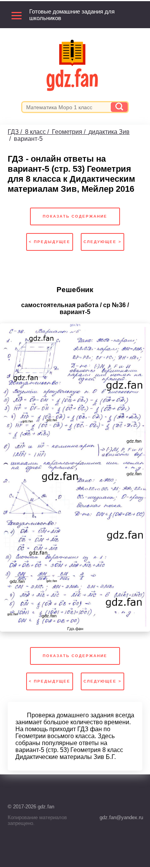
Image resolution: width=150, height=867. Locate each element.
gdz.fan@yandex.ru (121, 817)
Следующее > (102, 242)
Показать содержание (75, 216)
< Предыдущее (49, 242)
